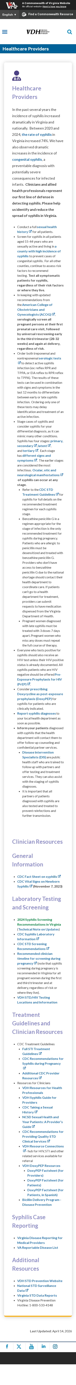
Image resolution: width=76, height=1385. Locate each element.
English (9, 14)
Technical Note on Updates (38, 929)
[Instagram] (56, 1346)
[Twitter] (20, 1346)
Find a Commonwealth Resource (50, 14)
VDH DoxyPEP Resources (41, 1165)
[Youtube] (32, 1346)
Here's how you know (54, 6)
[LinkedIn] (44, 1346)
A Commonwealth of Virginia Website (46, 3)
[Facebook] (7, 1346)
